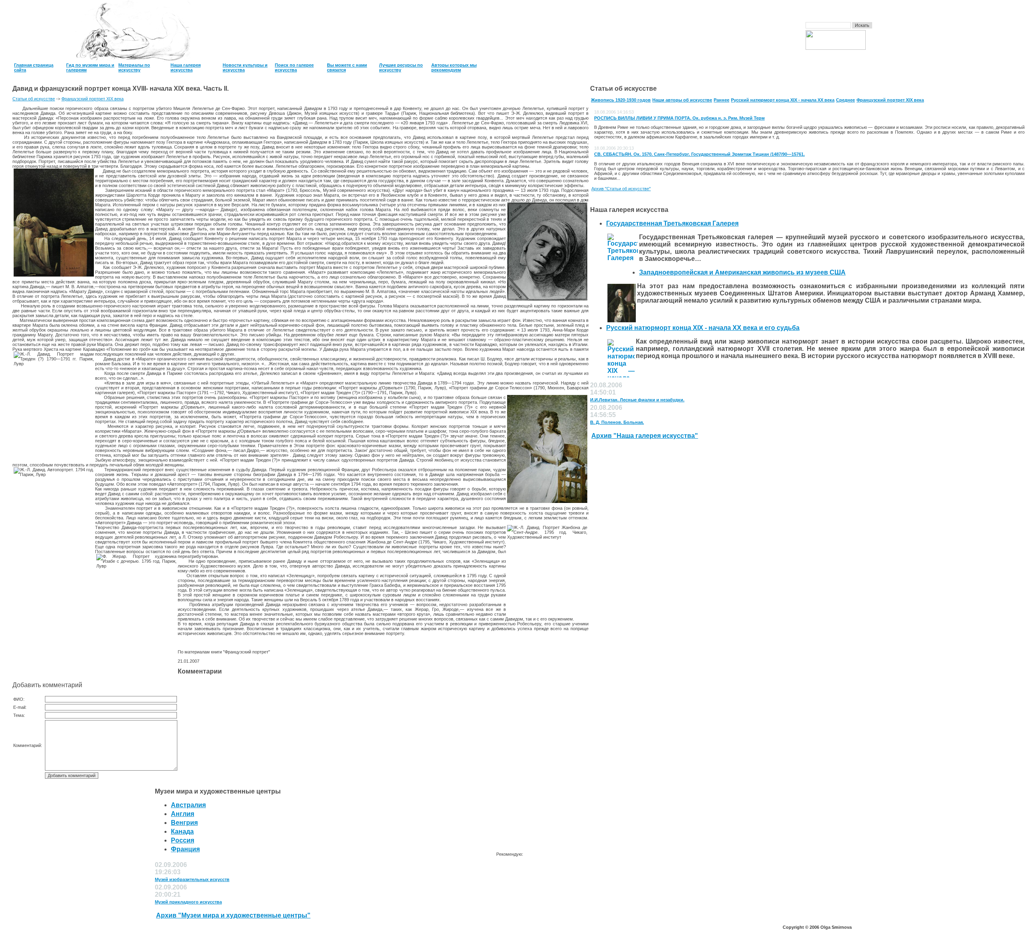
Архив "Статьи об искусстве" (621, 188)
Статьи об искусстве (33, 98)
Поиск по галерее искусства (294, 67)
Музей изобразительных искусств (192, 879)
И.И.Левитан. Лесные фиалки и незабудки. (637, 399)
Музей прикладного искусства (188, 901)
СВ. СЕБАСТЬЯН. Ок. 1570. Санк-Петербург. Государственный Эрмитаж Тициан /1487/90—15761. (699, 154)
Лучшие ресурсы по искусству (401, 67)
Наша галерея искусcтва (185, 67)
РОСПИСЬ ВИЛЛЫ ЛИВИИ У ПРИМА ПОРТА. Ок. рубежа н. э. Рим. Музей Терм (679, 118)
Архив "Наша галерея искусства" (644, 435)
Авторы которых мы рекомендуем (454, 67)
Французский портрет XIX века (92, 98)
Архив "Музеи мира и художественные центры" (233, 915)
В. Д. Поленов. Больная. (617, 422)
